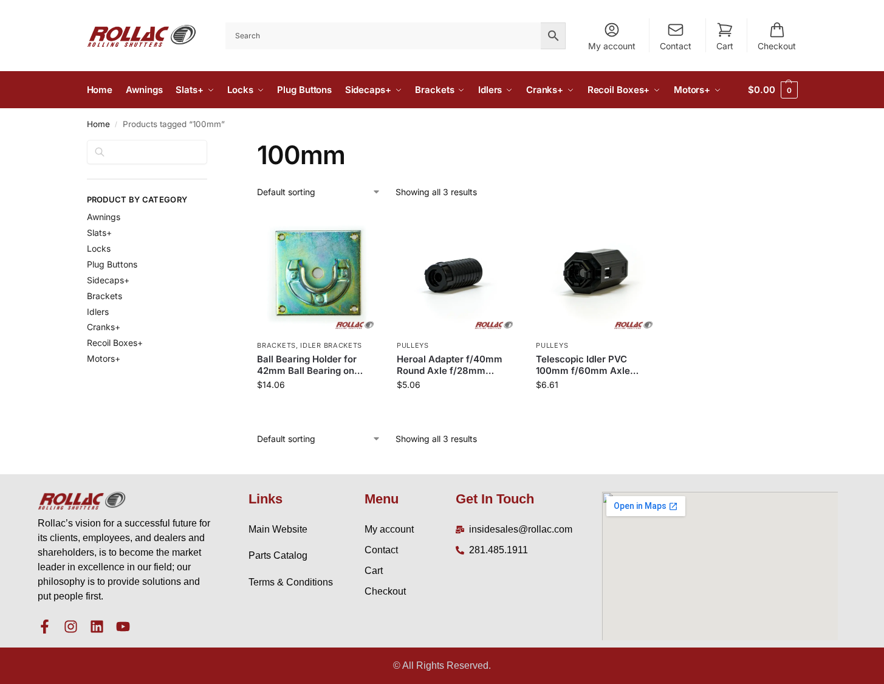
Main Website (277, 529)
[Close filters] (210, 147)
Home (98, 124)
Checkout (777, 46)
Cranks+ (103, 327)
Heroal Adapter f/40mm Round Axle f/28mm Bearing (449, 365)
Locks (99, 248)
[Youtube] (123, 627)
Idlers (98, 311)
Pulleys (413, 345)
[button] (772, 90)
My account (612, 46)
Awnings (103, 217)
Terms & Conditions (290, 582)
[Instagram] (71, 627)
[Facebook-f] (45, 627)
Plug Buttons (112, 264)
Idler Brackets (331, 345)
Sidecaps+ (108, 280)
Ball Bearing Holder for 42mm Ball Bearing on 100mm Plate (307, 365)
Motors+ (103, 358)
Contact (675, 46)
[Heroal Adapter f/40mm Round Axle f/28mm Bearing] (457, 273)
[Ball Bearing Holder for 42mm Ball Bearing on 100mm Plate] (318, 273)
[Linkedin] (97, 627)
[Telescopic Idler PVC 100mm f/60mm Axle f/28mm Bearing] (596, 273)
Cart (724, 46)
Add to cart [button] (318, 410)
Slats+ (99, 232)
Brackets (276, 345)
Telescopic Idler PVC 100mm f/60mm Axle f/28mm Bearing (583, 365)
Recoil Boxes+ (115, 342)
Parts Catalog (277, 555)
